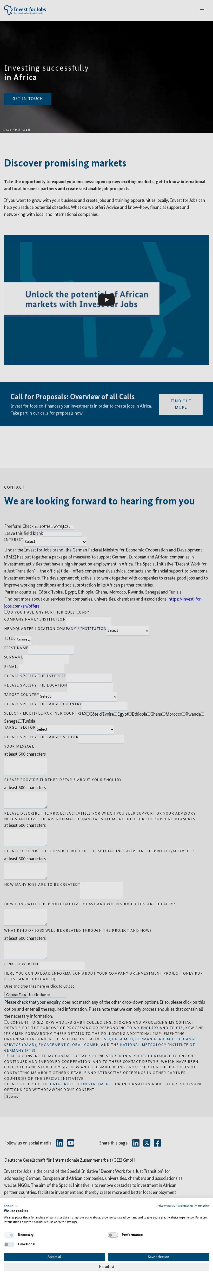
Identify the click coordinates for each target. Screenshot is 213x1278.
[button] (11, 1206)
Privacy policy (166, 1206)
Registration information (193, 1206)
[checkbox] (9, 1235)
